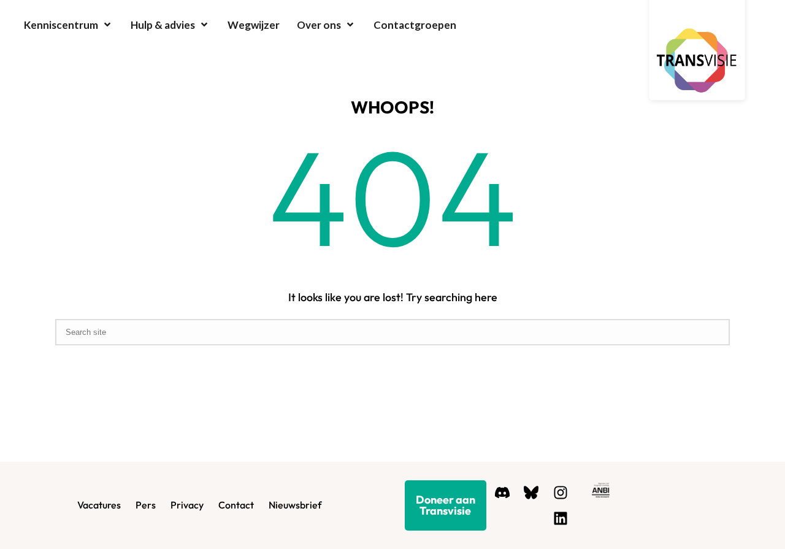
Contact (236, 505)
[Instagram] (560, 492)
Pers (146, 505)
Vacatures (99, 505)
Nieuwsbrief (295, 505)
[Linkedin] (560, 518)
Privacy (187, 505)
